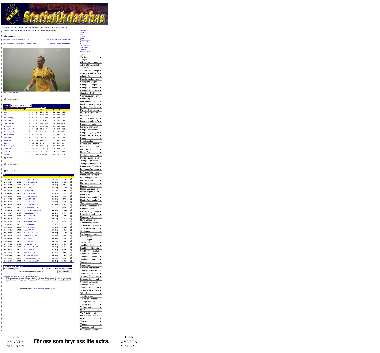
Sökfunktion (84, 48)
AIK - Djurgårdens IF (31, 204)
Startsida (6, 30)
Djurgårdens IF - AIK (31, 247)
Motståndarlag (84, 42)
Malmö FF (7, 112)
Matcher (31, 30)
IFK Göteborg (8, 118)
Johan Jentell (38, 288)
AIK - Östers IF (29, 250)
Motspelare (83, 44)
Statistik (22, 30)
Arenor (82, 32)
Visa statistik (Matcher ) (14, 171)
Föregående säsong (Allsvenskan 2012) (17, 39)
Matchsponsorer (85, 40)
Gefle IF (6, 143)
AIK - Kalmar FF (29, 241)
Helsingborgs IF (9, 123)
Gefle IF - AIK (28, 190)
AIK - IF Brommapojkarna (32, 210)
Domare (82, 34)
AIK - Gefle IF (28, 238)
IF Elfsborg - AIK (29, 179)
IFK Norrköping (9, 134)
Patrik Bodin (50, 288)
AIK (5, 115)
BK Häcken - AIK (29, 224)
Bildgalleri (83, 49)
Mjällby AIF (7, 140)
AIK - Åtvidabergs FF (31, 233)
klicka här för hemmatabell (35, 108)
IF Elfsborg (7, 126)
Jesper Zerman (12, 92)
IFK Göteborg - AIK (30, 244)
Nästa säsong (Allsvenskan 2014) (58, 39)
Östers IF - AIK (29, 202)
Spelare (82, 36)
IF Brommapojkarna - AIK (32, 258)
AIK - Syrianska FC (30, 182)
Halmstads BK (9, 149)
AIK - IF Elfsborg (29, 227)
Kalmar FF (7, 120)
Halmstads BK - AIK (30, 235)
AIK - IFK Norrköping (31, 255)
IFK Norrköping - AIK (31, 207)
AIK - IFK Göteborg (30, 196)
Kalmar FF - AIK (29, 199)
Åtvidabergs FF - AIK (31, 185)
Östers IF (7, 151)
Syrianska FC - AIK (30, 221)
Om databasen (85, 51)
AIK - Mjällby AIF (29, 216)
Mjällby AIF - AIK (29, 252)
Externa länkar (85, 46)
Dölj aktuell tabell (12, 99)
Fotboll (14, 30)
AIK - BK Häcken (30, 219)
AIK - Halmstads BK (31, 193)
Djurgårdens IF (9, 129)
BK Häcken (8, 137)
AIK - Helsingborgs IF (31, 261)
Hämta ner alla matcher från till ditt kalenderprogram (21, 276)
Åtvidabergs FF (9, 132)
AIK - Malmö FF (29, 188)
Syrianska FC (8, 154)
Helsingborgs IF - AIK (31, 213)
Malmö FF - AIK (29, 230)
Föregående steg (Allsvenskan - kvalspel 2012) (19, 43)
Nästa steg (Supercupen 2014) (59, 43)
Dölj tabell (10, 157)
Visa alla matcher (12, 164)
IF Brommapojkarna (10, 146)
